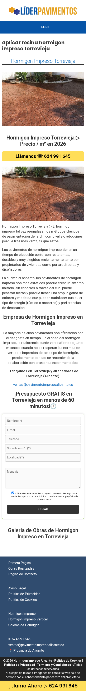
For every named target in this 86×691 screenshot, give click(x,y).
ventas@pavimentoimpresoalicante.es (43, 384)
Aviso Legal (17, 588)
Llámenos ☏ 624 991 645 (43, 156)
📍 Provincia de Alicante (26, 650)
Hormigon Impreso (22, 614)
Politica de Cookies (22, 600)
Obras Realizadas (21, 568)
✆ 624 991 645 (19, 639)
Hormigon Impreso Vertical (28, 619)
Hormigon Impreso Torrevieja (43, 61)
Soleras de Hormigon (23, 625)
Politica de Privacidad (24, 594)
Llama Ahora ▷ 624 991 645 (44, 685)
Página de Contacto (22, 574)
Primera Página (19, 563)
